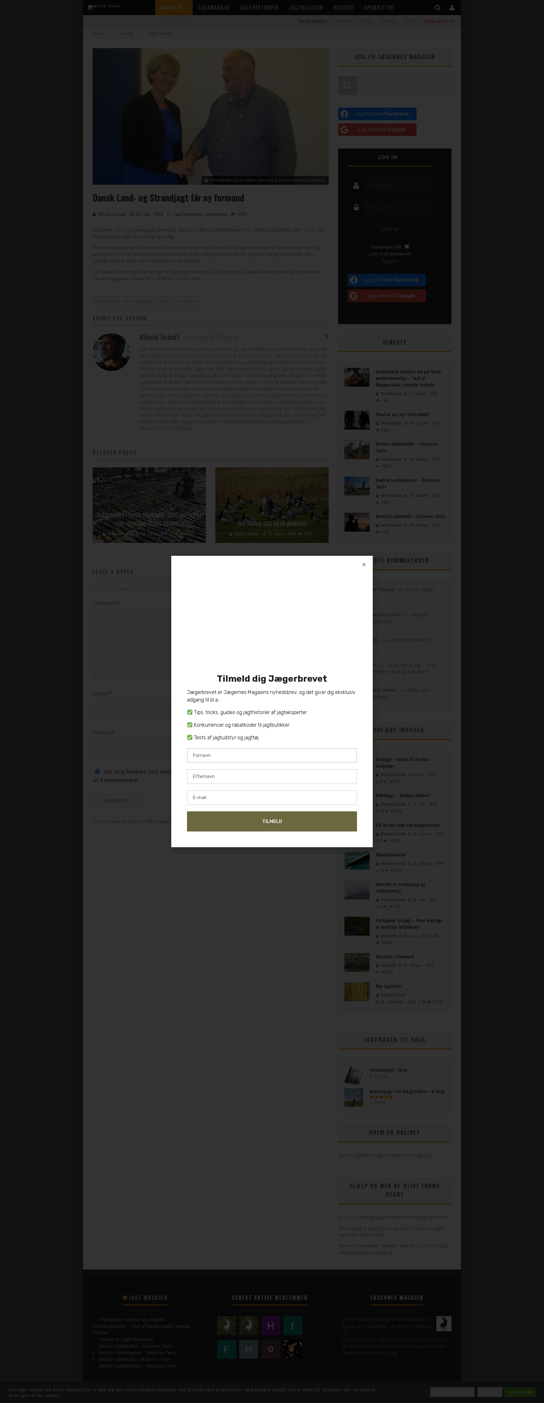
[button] (364, 564)
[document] (272, 701)
